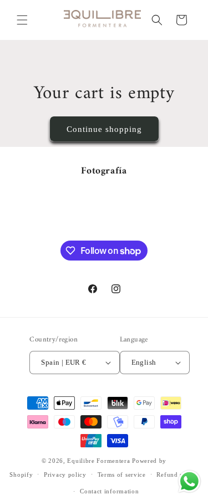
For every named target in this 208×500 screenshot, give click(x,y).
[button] (22, 20)
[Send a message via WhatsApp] (189, 481)
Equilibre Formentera (98, 460)
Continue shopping (104, 129)
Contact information (109, 491)
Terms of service (122, 474)
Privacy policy (65, 474)
